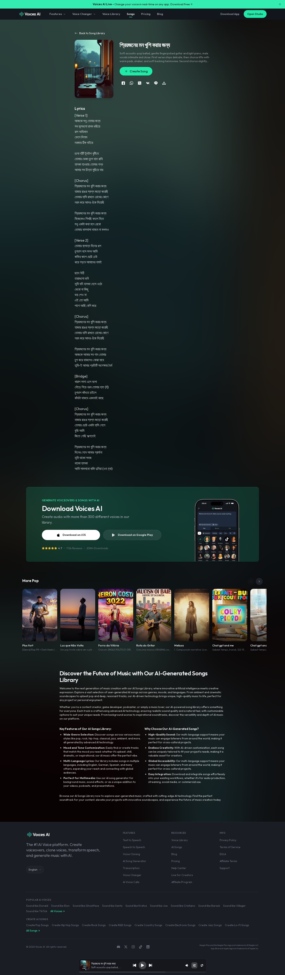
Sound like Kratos (136, 905)
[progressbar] (142, 972)
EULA (223, 854)
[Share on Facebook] (123, 83)
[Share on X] (139, 83)
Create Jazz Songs (210, 925)
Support (225, 868)
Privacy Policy (228, 840)
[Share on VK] (147, 83)
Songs (131, 14)
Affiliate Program (181, 882)
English (33, 869)
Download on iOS (74, 535)
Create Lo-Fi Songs (237, 925)
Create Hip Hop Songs (65, 925)
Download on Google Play (135, 535)
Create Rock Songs (94, 925)
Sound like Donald (37, 905)
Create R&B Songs (120, 925)
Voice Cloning (131, 854)
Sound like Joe (159, 905)
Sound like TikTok (36, 911)
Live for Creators (182, 875)
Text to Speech (132, 840)
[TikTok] (140, 947)
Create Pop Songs (37, 925)
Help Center (178, 868)
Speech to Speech (134, 847)
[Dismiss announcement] (279, 4)
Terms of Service (230, 847)
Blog (160, 14)
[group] (142, 972)
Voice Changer (82, 14)
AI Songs (176, 847)
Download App (229, 14)
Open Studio (255, 14)
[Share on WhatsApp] (131, 83)
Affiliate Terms (228, 861)
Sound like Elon (60, 905)
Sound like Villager (234, 905)
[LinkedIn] (148, 947)
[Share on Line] (156, 83)
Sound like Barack (209, 905)
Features (55, 14)
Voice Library (111, 14)
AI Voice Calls (131, 882)
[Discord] (118, 947)
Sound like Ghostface (86, 905)
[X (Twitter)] (126, 947)
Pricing (145, 14)
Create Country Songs (148, 925)
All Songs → (33, 930)
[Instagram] (133, 947)
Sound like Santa (112, 905)
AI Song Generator (134, 861)
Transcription (131, 868)
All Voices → (57, 911)
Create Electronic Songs (180, 925)
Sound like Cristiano (183, 905)
